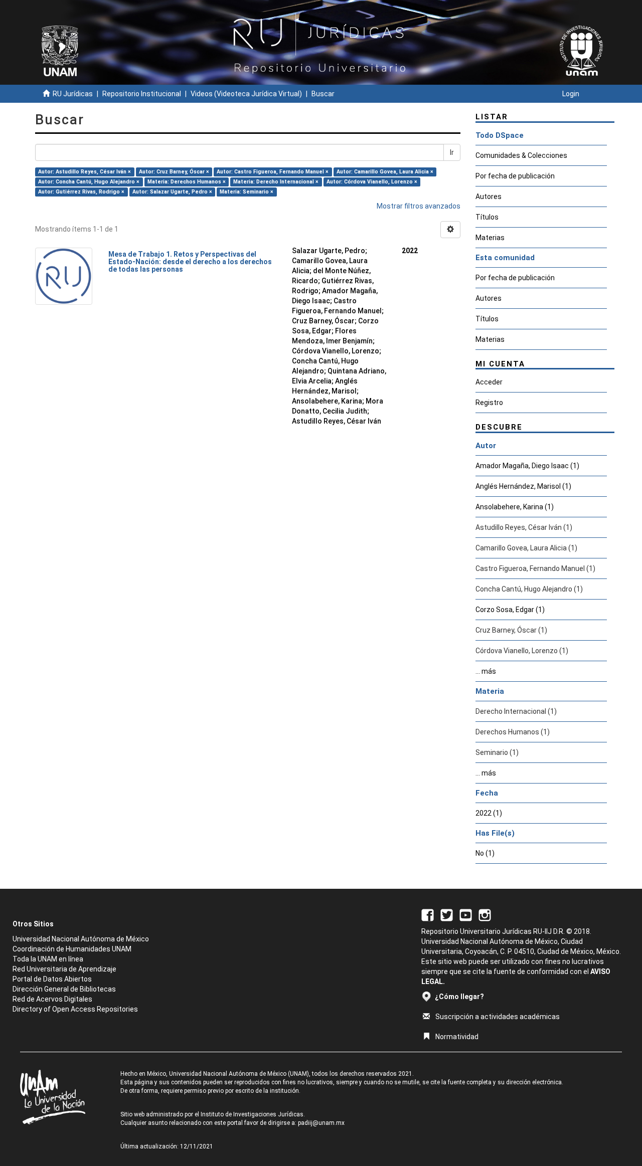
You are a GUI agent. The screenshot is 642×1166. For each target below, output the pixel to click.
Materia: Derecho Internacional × (275, 181)
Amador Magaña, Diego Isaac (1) (527, 466)
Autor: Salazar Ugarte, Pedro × (172, 191)
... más (485, 671)
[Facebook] (427, 914)
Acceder (489, 382)
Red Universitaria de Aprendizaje (64, 969)
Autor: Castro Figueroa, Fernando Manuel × (273, 171)
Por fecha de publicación (515, 176)
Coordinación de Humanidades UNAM (72, 949)
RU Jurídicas (73, 94)
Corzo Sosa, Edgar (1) (510, 610)
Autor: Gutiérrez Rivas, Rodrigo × (81, 191)
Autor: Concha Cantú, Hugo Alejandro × (88, 181)
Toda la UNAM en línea (48, 959)
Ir (452, 152)
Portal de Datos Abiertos (52, 979)
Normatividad (456, 1037)
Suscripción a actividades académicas (497, 1017)
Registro (489, 403)
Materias (490, 238)
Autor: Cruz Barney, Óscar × (174, 171)
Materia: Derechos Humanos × (186, 181)
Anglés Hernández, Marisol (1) (523, 486)
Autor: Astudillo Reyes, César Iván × (84, 171)
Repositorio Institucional (141, 94)
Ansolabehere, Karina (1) (514, 507)
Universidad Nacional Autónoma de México (81, 939)
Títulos (487, 217)
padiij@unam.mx (321, 1122)
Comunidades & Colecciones (521, 155)
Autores (488, 196)
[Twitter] (446, 914)
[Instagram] (484, 914)
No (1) (485, 853)
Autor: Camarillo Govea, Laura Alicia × (385, 171)
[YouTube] (465, 914)
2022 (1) (488, 813)
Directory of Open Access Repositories (75, 1009)
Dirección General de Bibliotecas (64, 989)
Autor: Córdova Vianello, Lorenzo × (372, 181)
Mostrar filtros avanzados (418, 206)
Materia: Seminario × (246, 191)
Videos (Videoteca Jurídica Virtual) (246, 94)
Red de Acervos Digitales (52, 999)
